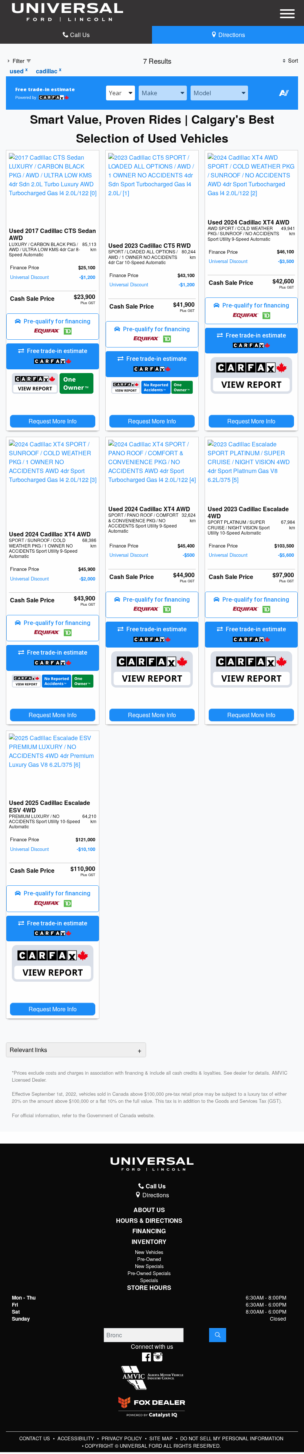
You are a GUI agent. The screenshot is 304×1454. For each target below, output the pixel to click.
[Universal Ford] (67, 11)
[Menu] (287, 15)
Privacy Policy (122, 1438)
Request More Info (53, 421)
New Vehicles (149, 1251)
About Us (149, 1210)
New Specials (149, 1266)
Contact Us (35, 1438)
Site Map (161, 1438)
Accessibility (76, 1438)
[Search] (217, 1335)
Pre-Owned (149, 1258)
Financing (149, 1231)
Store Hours (149, 1287)
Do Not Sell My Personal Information (231, 1438)
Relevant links (28, 1049)
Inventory (149, 1241)
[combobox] (120, 93)
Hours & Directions (149, 1220)
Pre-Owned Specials (149, 1273)
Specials (149, 1280)
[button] (52, 326)
